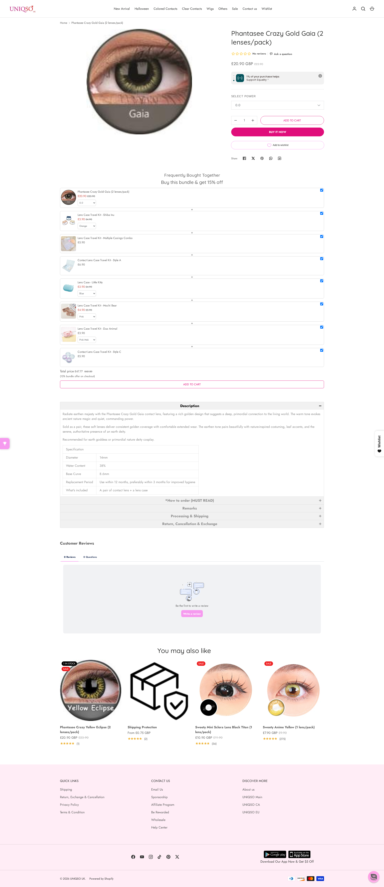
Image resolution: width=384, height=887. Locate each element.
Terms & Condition (72, 812)
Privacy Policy (69, 804)
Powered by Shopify (101, 879)
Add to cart (292, 120)
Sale (235, 8)
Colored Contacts (165, 8)
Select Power (243, 96)
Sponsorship (159, 797)
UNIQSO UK (77, 879)
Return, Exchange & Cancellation (82, 797)
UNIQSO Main (252, 797)
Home (63, 23)
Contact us (250, 8)
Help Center (159, 827)
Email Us (157, 789)
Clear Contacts (192, 8)
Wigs (210, 8)
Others (222, 8)
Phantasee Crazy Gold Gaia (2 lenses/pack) (97, 23)
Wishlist (267, 8)
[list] (139, 81)
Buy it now (277, 132)
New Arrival (122, 8)
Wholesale (158, 820)
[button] (192, 406)
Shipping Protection (142, 727)
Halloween (142, 8)
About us (248, 789)
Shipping (66, 789)
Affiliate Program (162, 804)
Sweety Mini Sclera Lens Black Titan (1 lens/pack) (223, 729)
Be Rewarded (160, 812)
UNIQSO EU (250, 812)
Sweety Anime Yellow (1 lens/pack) (289, 727)
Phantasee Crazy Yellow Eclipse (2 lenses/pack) (85, 729)
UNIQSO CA (251, 804)
